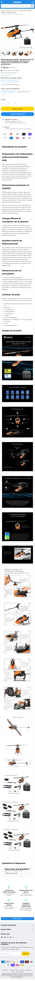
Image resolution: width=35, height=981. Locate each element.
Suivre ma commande (25, 970)
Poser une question (12, 873)
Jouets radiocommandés (25, 11)
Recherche (5, 970)
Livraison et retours (14, 970)
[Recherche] (32, 6)
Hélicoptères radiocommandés (8, 12)
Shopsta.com (21, 977)
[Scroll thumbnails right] (32, 53)
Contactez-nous (19, 972)
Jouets (16, 11)
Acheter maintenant (17, 114)
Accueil (2, 11)
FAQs (13, 972)
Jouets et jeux (9, 11)
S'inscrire (25, 954)
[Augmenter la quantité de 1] (15, 103)
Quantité (3, 99)
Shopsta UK (14, 977)
